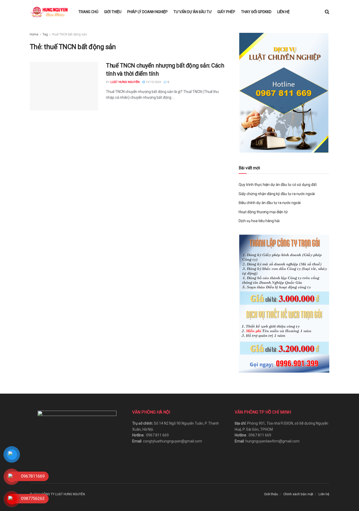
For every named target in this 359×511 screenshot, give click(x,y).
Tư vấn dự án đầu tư (192, 12)
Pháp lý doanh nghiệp (147, 12)
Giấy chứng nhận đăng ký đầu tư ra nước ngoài (277, 194)
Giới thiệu (112, 12)
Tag (45, 34)
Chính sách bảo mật (298, 494)
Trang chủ (88, 12)
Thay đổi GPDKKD (256, 12)
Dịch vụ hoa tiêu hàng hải (259, 221)
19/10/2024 (153, 82)
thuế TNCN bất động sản (69, 34)
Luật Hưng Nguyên (125, 82)
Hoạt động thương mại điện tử (263, 212)
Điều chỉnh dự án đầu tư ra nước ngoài (270, 203)
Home (34, 34)
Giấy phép (226, 12)
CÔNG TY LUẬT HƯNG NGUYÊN (63, 494)
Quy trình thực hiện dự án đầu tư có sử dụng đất (278, 184)
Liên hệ (283, 12)
